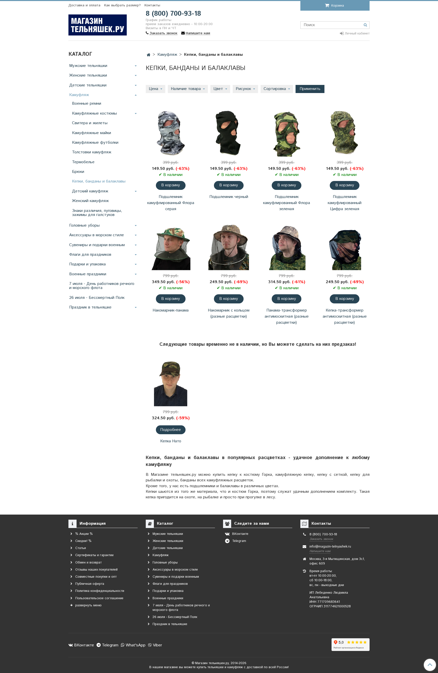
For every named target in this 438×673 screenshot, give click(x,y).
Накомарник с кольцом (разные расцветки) (228, 313)
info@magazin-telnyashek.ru (330, 546)
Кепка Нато (170, 441)
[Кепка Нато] (171, 382)
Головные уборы (84, 225)
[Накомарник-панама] (171, 246)
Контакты (152, 5)
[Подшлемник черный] (229, 133)
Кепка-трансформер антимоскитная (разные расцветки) (345, 316)
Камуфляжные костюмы (94, 113)
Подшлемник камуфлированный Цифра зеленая (344, 203)
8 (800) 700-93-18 (173, 14)
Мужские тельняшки (88, 66)
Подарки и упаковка (87, 264)
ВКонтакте (83, 645)
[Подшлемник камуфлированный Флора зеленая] (287, 133)
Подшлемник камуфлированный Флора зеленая (286, 203)
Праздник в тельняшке (90, 307)
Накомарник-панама (171, 310)
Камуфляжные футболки (95, 142)
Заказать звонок (321, 539)
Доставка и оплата (84, 5)
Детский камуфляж (90, 191)
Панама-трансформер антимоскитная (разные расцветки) (287, 316)
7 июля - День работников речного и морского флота (101, 286)
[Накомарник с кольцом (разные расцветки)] (229, 246)
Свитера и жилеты (89, 123)
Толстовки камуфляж (91, 152)
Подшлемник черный (228, 197)
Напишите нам (319, 551)
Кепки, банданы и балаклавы (98, 181)
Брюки (78, 172)
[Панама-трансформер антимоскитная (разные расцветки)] (287, 246)
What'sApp (134, 645)
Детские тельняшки (87, 85)
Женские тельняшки (88, 75)
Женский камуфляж (90, 201)
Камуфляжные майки (91, 133)
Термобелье (83, 162)
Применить (310, 89)
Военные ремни (86, 103)
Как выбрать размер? (122, 5)
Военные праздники (87, 274)
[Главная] (149, 55)
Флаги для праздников (90, 255)
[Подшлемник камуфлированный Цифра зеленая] (345, 133)
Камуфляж (167, 55)
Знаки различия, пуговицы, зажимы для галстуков (97, 213)
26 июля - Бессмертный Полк (96, 298)
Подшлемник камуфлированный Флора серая (170, 203)
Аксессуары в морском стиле (96, 235)
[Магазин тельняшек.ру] (97, 24)
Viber (157, 645)
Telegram (109, 645)
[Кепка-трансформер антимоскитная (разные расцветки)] (345, 246)
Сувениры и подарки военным (97, 245)
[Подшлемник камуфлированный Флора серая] (171, 133)
